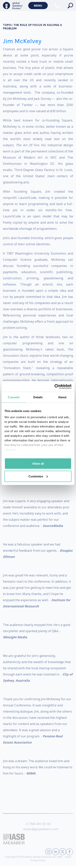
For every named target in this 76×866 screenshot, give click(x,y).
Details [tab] (38, 397)
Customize (35, 476)
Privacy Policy (38, 860)
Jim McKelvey (22, 41)
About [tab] (62, 397)
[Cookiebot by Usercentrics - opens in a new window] (55, 386)
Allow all (38, 463)
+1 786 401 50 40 (38, 824)
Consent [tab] (13, 397)
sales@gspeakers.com (41, 829)
